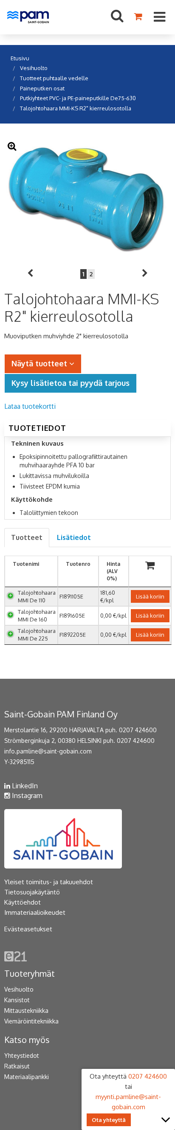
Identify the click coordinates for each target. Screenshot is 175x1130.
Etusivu (20, 58)
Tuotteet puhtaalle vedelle (54, 78)
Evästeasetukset (28, 929)
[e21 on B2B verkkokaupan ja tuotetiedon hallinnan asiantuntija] (15, 955)
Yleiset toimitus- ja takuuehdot (48, 882)
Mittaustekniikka (26, 1010)
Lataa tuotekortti (30, 406)
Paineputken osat (42, 88)
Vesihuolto (34, 68)
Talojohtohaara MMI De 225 (37, 634)
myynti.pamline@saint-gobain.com (128, 1102)
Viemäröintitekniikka (31, 1021)
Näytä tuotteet (40, 363)
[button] (30, 274)
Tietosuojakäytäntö (32, 892)
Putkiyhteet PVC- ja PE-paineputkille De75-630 (78, 98)
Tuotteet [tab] (26, 537)
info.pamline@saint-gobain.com (48, 751)
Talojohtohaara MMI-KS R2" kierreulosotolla (75, 108)
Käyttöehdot (22, 902)
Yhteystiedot (21, 1055)
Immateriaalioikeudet (34, 912)
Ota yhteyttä (109, 1119)
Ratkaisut (17, 1066)
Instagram (26, 795)
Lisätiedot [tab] (74, 537)
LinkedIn (24, 785)
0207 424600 (138, 730)
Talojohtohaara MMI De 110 (37, 596)
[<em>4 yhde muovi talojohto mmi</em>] (87, 198)
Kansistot (17, 1000)
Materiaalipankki (26, 1076)
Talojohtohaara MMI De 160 (37, 615)
